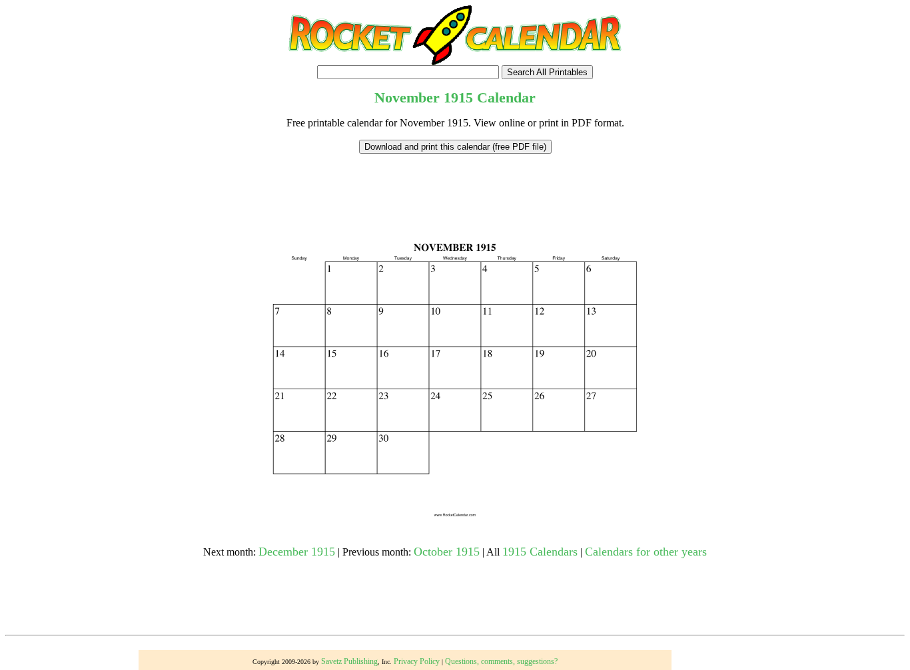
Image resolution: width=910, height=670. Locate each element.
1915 (458, 97)
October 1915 (447, 551)
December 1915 (296, 551)
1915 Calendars (540, 551)
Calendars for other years (646, 551)
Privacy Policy (417, 661)
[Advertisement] (455, 184)
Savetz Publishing (349, 661)
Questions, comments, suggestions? (501, 661)
